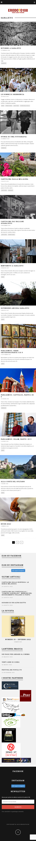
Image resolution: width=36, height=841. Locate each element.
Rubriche (3, 63)
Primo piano (9, 105)
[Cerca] (34, 2)
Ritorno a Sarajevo (11, 48)
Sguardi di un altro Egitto (14, 602)
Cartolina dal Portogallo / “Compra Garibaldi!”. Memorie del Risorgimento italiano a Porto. (17, 593)
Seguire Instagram (19, 570)
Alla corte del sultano (13, 481)
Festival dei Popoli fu (12, 670)
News (2, 105)
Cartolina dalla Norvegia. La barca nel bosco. (15, 583)
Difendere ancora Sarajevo (15, 308)
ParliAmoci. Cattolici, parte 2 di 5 (17, 396)
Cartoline (4, 190)
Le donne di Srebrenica (12, 94)
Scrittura (16, 105)
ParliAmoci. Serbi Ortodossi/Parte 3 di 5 (12, 351)
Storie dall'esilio (25, 105)
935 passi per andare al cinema (16, 654)
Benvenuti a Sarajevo (12, 266)
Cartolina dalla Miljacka (14, 179)
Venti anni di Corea (11, 662)
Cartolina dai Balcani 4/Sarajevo (12, 222)
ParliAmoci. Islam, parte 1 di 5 (16, 439)
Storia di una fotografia (14, 137)
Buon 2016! (6, 524)
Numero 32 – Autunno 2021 (18, 639)
